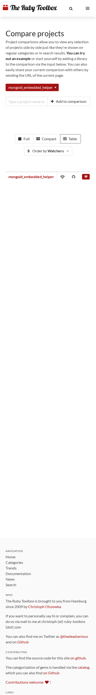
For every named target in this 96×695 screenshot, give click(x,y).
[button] (70, 8)
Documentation (18, 573)
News (10, 579)
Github (23, 642)
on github (78, 658)
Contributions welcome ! (28, 682)
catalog (83, 667)
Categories (14, 562)
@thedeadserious (74, 636)
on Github (51, 673)
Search (11, 584)
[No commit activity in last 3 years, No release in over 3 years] (86, 177)
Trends (11, 568)
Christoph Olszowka (44, 606)
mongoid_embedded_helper (31, 176)
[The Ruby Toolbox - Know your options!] (30, 8)
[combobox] (27, 101)
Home (10, 557)
